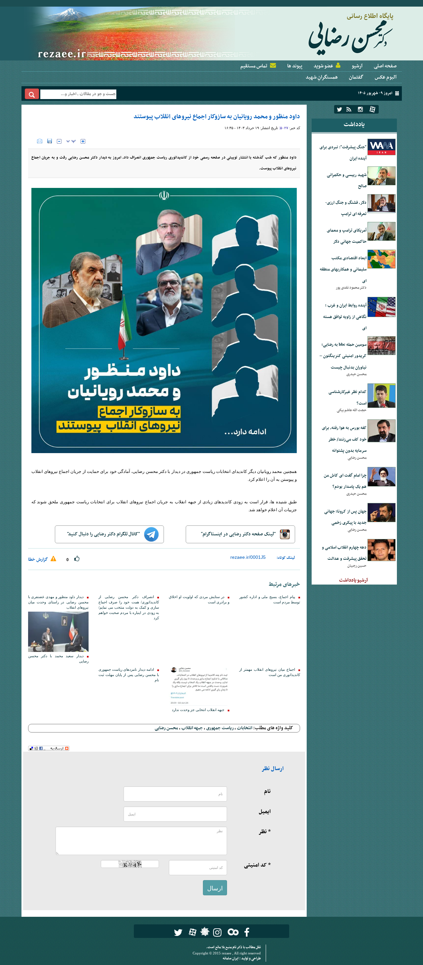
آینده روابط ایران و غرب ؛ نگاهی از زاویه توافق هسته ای (344, 317)
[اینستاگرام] (360, 109)
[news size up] (83, 141)
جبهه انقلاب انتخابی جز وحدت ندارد (198, 710)
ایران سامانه (231, 958)
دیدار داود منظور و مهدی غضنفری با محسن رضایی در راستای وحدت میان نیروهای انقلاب (58, 602)
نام (267, 791)
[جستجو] (32, 94)
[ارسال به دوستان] (39, 141)
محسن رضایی (166, 728)
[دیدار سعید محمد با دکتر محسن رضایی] (58, 632)
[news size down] (59, 141)
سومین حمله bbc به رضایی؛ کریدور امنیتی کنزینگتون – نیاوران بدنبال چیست (343, 356)
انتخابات (244, 728)
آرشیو (357, 66)
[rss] (348, 109)
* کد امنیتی (257, 865)
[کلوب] (232, 932)
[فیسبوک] (247, 932)
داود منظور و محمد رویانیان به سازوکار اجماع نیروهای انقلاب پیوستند (217, 117)
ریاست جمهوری (220, 728)
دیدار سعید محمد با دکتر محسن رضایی (58, 658)
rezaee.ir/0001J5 (248, 557)
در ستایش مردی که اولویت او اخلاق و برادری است (199, 599)
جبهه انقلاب (192, 728)
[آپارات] (372, 109)
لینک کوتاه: (286, 557)
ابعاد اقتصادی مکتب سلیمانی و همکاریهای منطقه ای (343, 270)
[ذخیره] (49, 141)
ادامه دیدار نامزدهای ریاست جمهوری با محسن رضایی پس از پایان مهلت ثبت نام (128, 675)
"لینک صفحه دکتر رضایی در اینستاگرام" (239, 534)
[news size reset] (71, 141)
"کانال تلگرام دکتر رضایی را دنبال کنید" (104, 534)
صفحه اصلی (385, 66)
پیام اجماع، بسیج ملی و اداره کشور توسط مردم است (269, 599)
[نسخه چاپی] (32, 141)
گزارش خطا (38, 559)
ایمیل (265, 811)
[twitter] (339, 109)
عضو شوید (323, 66)
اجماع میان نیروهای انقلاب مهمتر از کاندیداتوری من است (269, 672)
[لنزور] (204, 933)
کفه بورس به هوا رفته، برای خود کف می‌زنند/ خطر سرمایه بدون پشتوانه (344, 439)
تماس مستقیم (253, 66)
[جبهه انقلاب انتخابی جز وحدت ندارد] (199, 685)
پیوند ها (294, 66)
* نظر (264, 832)
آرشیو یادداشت (353, 580)
